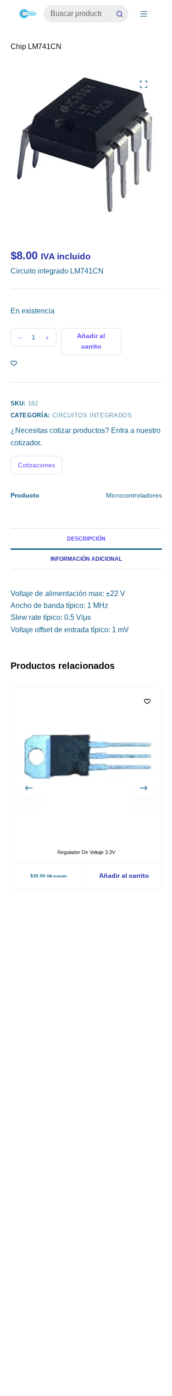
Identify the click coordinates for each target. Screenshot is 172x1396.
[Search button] (120, 14)
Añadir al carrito (91, 341)
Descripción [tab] (86, 539)
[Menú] (143, 14)
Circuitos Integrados (92, 415)
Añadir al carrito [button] (124, 876)
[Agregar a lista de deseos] (14, 363)
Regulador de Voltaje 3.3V (86, 852)
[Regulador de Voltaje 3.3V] (86, 762)
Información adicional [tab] (86, 559)
